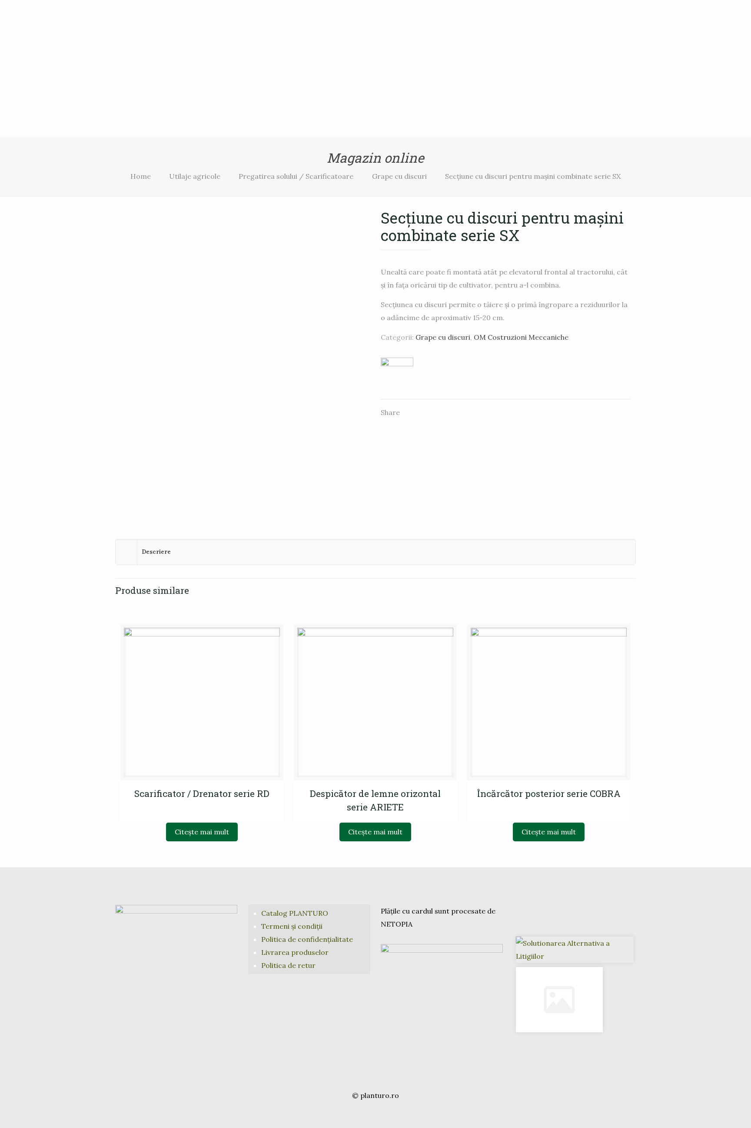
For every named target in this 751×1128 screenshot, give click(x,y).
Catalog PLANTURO (294, 913)
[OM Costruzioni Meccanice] (397, 373)
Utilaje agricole (194, 176)
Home (140, 176)
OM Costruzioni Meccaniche (521, 337)
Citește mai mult (202, 831)
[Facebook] (363, 1113)
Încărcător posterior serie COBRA (549, 793)
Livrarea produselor (295, 952)
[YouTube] (375, 1113)
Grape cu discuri (399, 176)
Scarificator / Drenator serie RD (201, 793)
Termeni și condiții (291, 926)
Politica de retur (288, 965)
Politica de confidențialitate (307, 939)
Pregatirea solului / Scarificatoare (296, 176)
